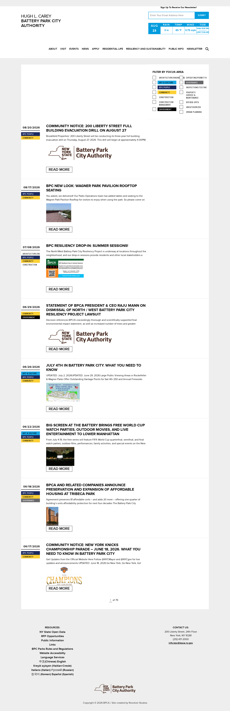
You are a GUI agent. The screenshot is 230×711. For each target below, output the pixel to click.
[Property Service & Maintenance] (181, 92)
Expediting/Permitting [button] (194, 77)
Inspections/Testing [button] (194, 87)
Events (74, 48)
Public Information (52, 640)
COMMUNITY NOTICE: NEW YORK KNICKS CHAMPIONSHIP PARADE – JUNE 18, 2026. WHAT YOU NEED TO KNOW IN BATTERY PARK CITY (93, 549)
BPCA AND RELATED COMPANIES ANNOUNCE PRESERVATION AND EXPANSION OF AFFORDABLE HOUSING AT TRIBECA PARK (90, 489)
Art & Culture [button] (166, 82)
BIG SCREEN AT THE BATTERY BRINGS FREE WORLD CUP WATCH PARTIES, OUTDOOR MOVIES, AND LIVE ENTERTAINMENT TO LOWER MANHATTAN (95, 429)
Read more (59, 169)
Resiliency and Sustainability (146, 48)
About (53, 48)
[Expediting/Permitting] (181, 77)
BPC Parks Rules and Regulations (52, 649)
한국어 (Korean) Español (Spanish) (52, 674)
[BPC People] (154, 87)
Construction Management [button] (166, 103)
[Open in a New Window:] (183, 649)
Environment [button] (165, 109)
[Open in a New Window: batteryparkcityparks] (178, 649)
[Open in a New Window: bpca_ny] (173, 649)
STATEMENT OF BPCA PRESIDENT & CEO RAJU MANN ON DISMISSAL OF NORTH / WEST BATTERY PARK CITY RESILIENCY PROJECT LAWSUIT (96, 310)
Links (52, 644)
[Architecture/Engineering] (154, 77)
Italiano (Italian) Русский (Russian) (52, 670)
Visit (63, 48)
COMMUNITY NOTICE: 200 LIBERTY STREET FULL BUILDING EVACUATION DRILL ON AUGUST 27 (89, 128)
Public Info (176, 48)
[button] (207, 49)
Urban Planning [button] (194, 112)
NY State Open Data (52, 632)
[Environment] (154, 109)
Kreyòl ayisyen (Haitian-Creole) (52, 665)
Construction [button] (166, 97)
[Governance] (181, 82)
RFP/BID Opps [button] (192, 102)
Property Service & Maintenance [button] (192, 95)
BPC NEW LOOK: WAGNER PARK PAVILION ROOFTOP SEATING (91, 188)
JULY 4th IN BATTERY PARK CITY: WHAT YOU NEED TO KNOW (93, 367)
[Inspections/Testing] (181, 87)
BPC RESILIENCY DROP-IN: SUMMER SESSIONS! (87, 245)
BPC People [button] (164, 87)
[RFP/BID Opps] (181, 102)
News (85, 48)
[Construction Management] (154, 102)
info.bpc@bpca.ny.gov (181, 643)
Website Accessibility (52, 653)
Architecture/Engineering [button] (167, 77)
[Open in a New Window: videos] (188, 649)
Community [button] (164, 92)
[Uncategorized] (181, 107)
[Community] (154, 92)
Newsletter (194, 48)
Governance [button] (192, 82)
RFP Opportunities (52, 636)
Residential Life (112, 48)
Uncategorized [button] (193, 107)
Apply (95, 48)
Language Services (52, 657)
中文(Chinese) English (52, 661)
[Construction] (154, 97)
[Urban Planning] (181, 112)
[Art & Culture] (154, 82)
